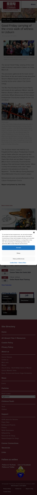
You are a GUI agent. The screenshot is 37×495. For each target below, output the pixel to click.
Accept (18, 248)
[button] (34, 232)
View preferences (18, 259)
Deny (18, 253)
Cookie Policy (13, 262)
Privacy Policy (22, 262)
